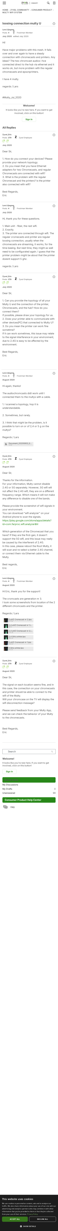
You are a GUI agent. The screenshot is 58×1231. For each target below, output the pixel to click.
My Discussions (10, 784)
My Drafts (29, 788)
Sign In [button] (29, 119)
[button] (54, 24)
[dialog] (29, 1213)
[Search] (48, 3)
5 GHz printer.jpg (16, 648)
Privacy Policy (32, 1214)
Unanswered (29, 793)
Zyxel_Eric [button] (7, 134)
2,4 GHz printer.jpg (17, 636)
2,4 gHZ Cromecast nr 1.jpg (21, 625)
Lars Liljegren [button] (8, 29)
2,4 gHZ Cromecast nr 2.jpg (21, 631)
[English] (29, 3)
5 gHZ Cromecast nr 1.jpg (20, 642)
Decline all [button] (42, 1219)
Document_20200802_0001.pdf (21, 443)
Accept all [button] (15, 1219)
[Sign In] (54, 3)
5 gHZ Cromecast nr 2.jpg (20, 619)
